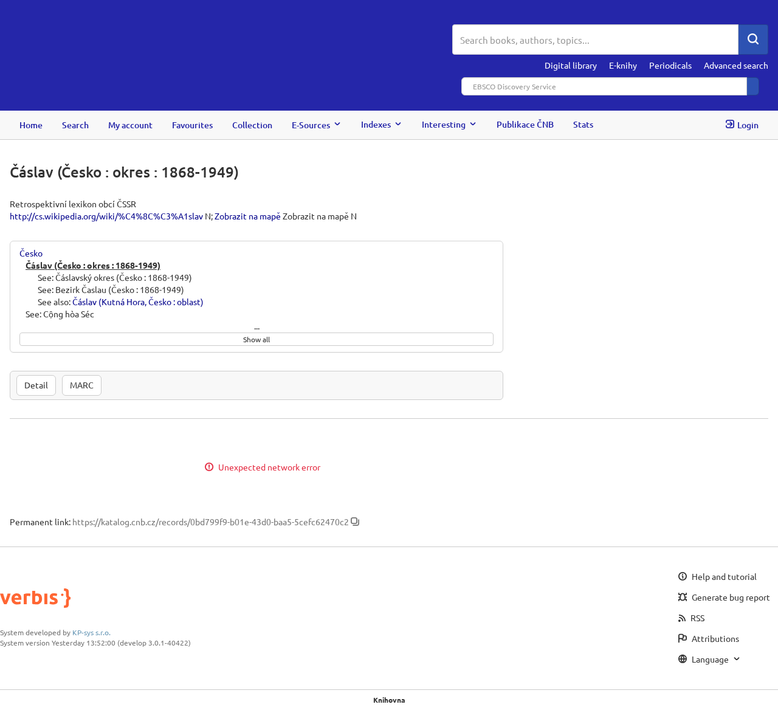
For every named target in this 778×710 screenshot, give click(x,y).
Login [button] (748, 124)
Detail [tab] (36, 384)
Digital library (571, 65)
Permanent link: (40, 521)
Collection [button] (252, 124)
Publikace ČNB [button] (525, 124)
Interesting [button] (444, 124)
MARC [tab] (82, 384)
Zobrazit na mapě (248, 215)
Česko (31, 252)
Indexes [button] (376, 124)
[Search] (753, 39)
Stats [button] (583, 124)
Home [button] (31, 124)
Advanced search (736, 65)
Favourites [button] (192, 124)
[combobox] (595, 39)
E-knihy (623, 65)
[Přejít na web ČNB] (231, 41)
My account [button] (130, 124)
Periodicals (670, 65)
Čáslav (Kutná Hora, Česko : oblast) (138, 301)
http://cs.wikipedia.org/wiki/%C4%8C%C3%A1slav (106, 215)
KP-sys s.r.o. (91, 632)
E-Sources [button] (311, 124)
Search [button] (75, 124)
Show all (256, 339)
